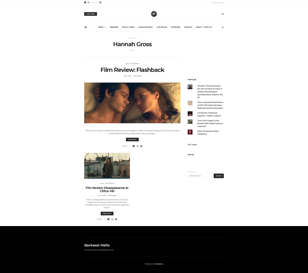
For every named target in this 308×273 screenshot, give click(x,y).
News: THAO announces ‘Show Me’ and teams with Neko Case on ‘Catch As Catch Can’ (100, 59)
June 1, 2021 (127, 76)
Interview (175, 27)
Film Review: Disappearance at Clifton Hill (107, 189)
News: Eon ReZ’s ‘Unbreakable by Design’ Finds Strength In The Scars (209, 59)
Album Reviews (145, 27)
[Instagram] (100, 2)
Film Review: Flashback (132, 69)
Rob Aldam (137, 76)
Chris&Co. (159, 264)
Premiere (114, 27)
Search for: (192, 171)
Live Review (162, 27)
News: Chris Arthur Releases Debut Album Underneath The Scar (128, 59)
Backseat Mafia (97, 245)
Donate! (188, 27)
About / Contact (218, 2)
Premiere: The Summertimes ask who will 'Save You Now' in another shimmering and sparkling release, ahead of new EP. (210, 91)
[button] (223, 27)
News (101, 27)
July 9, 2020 (102, 195)
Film (127, 64)
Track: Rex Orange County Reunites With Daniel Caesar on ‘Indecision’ (210, 123)
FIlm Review (134, 64)
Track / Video (128, 27)
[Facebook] (85, 2)
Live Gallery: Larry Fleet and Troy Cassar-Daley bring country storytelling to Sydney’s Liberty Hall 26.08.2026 (182, 60)
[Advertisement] (208, 203)
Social (191, 155)
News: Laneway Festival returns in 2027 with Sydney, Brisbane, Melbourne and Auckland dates (210, 105)
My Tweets (192, 144)
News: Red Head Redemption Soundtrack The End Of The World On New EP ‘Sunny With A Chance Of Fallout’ (155, 60)
